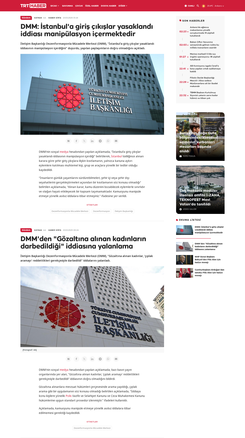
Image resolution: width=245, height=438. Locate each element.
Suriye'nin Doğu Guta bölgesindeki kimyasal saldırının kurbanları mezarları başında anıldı (198, 142)
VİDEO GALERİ (190, 209)
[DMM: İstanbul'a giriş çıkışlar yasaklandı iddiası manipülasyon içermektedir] (184, 230)
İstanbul (116, 156)
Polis (69, 396)
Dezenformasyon (101, 211)
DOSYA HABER (108, 6)
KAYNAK (38, 18)
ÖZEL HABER (92, 6)
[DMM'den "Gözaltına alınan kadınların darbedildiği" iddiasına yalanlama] (184, 247)
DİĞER (122, 6)
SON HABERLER (193, 21)
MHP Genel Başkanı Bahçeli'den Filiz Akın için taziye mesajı (208, 260)
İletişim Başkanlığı (124, 211)
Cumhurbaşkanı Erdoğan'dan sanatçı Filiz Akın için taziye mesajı (209, 273)
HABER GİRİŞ (54, 18)
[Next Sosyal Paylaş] (68, 141)
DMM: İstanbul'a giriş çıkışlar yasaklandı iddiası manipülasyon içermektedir (209, 230)
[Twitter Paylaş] (84, 141)
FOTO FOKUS (189, 156)
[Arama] (199, 6)
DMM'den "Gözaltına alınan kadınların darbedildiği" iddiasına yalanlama (209, 247)
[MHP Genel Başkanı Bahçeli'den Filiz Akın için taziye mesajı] (184, 260)
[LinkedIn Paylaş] (92, 141)
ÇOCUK (79, 6)
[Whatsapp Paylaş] (108, 141)
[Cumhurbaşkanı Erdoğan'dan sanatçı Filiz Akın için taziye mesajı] (184, 273)
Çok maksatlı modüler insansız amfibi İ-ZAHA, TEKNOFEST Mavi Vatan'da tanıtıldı (199, 197)
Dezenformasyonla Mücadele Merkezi (70, 211)
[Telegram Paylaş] (100, 141)
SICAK (53, 6)
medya (64, 152)
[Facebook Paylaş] (76, 141)
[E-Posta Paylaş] (116, 141)
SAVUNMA (67, 6)
